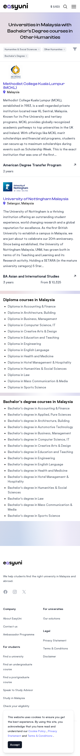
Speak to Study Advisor (18, 690)
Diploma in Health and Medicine (30, 356)
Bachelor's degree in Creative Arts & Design (39, 446)
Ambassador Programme (18, 634)
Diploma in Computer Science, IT (32, 325)
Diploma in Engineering (24, 344)
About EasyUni (12, 618)
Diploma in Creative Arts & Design (32, 331)
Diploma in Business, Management (32, 319)
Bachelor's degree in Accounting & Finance (39, 408)
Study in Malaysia (14, 698)
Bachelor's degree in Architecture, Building (39, 421)
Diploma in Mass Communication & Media (38, 381)
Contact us (10, 626)
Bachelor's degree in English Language (35, 464)
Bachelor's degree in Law (25, 498)
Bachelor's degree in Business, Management (39, 433)
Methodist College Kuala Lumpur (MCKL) (34, 85)
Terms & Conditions (40, 735)
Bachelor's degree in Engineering (31, 458)
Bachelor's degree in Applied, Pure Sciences (39, 414)
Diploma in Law (19, 375)
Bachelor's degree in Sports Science (34, 516)
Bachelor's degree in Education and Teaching (40, 452)
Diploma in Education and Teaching (33, 337)
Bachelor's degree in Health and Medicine (37, 470)
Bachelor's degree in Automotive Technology (40, 427)
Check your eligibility (16, 706)
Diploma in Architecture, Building (32, 312)
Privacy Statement (54, 640)
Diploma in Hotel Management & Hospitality (39, 362)
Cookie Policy (37, 731)
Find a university (13, 656)
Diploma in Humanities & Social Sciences (37, 369)
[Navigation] (74, 7)
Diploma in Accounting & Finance (32, 306)
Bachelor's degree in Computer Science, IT (39, 439)
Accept (15, 744)
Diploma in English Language (28, 350)
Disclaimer (49, 656)
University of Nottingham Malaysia (35, 199)
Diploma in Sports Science (27, 387)
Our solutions (51, 618)
